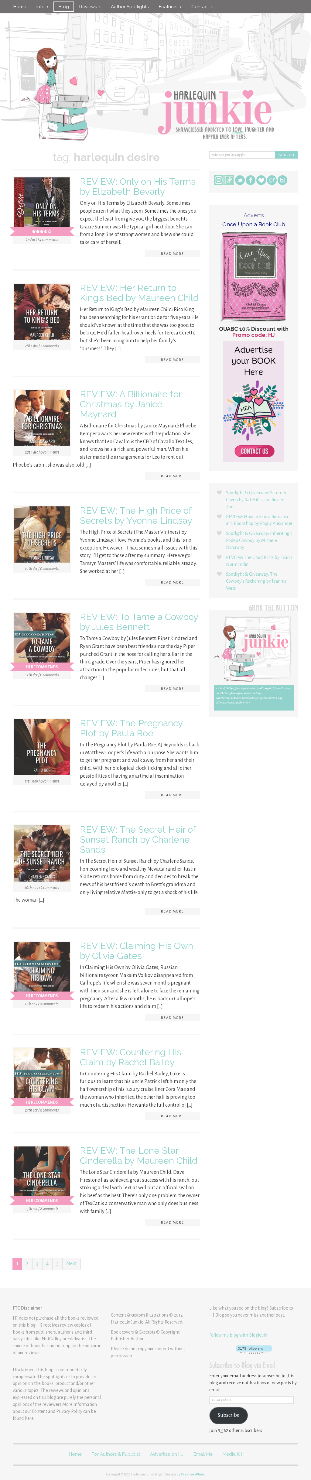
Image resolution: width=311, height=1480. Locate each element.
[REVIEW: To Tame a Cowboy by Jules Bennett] (42, 642)
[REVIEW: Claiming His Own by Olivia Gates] (42, 971)
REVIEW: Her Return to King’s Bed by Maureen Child (139, 293)
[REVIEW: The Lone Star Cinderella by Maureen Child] (42, 1176)
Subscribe (228, 1415)
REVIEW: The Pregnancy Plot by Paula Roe (131, 728)
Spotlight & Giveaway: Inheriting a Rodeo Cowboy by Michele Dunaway (259, 540)
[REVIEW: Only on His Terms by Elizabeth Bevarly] (42, 207)
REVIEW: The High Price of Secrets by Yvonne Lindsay (136, 515)
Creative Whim (192, 1474)
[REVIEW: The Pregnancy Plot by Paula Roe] (42, 748)
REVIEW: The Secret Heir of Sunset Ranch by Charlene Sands (138, 839)
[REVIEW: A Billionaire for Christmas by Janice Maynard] (42, 419)
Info (41, 6)
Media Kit (232, 1454)
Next (71, 1263)
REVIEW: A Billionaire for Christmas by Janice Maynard (130, 404)
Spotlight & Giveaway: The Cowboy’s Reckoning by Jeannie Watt (256, 581)
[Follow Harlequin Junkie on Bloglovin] (253, 1349)
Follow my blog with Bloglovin (238, 1335)
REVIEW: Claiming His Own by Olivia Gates (136, 950)
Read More (172, 253)
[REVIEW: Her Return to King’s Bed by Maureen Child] (42, 313)
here (29, 1418)
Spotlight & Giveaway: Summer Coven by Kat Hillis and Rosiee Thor (256, 499)
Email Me (203, 1454)
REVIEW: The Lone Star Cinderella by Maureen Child (138, 1155)
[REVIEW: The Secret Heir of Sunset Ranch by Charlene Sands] (42, 855)
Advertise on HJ (166, 1454)
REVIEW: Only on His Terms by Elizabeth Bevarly (138, 186)
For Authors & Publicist (116, 1454)
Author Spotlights (130, 6)
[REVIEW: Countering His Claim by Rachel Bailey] (42, 1077)
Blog (64, 6)
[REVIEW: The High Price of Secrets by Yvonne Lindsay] (42, 536)
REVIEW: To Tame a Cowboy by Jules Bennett (139, 622)
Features (169, 6)
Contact (201, 6)
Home (19, 6)
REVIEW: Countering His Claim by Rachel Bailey (130, 1057)
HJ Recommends (42, 667)
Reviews (89, 6)
